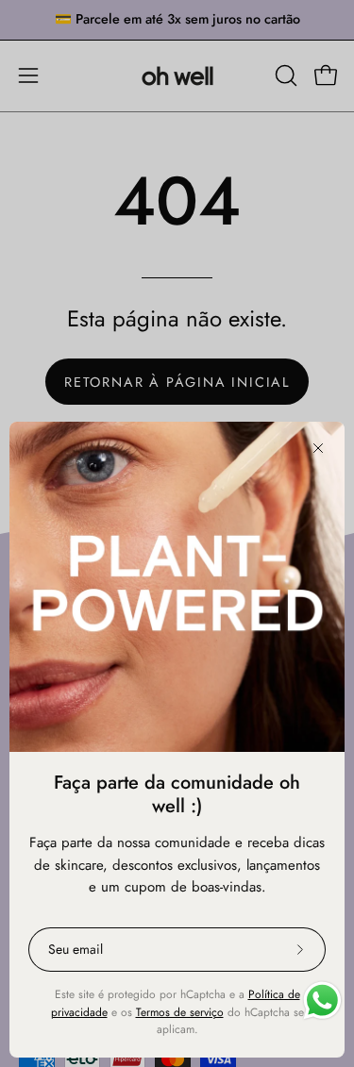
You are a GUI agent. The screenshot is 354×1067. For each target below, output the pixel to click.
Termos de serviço (180, 1012)
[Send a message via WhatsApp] (322, 1000)
